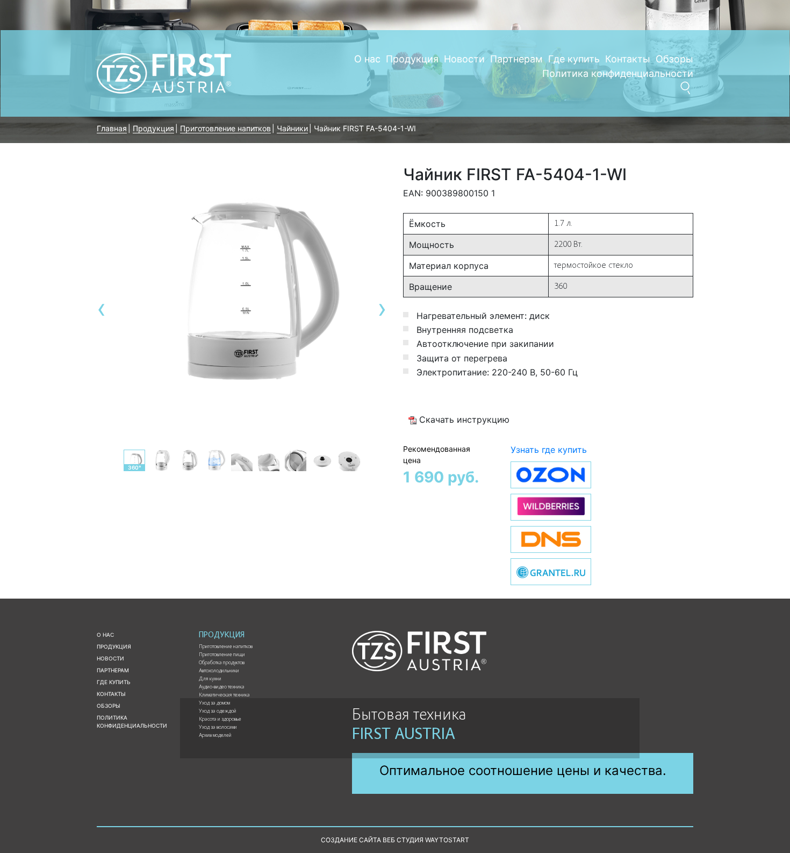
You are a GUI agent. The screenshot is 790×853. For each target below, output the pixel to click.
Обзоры (674, 59)
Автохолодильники (219, 671)
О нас (367, 59)
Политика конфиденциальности (617, 73)
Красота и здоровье (220, 719)
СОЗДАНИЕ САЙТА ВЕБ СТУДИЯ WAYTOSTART (395, 840)
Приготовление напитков (226, 647)
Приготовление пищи (222, 655)
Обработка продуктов (222, 663)
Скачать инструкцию (462, 419)
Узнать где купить (549, 449)
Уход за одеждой (217, 711)
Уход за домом (214, 703)
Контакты (627, 59)
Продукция (412, 59)
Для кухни (210, 679)
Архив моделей (215, 735)
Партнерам (516, 59)
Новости (464, 59)
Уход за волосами (218, 727)
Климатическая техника (224, 695)
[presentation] (101, 308)
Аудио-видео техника (222, 687)
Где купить (574, 59)
